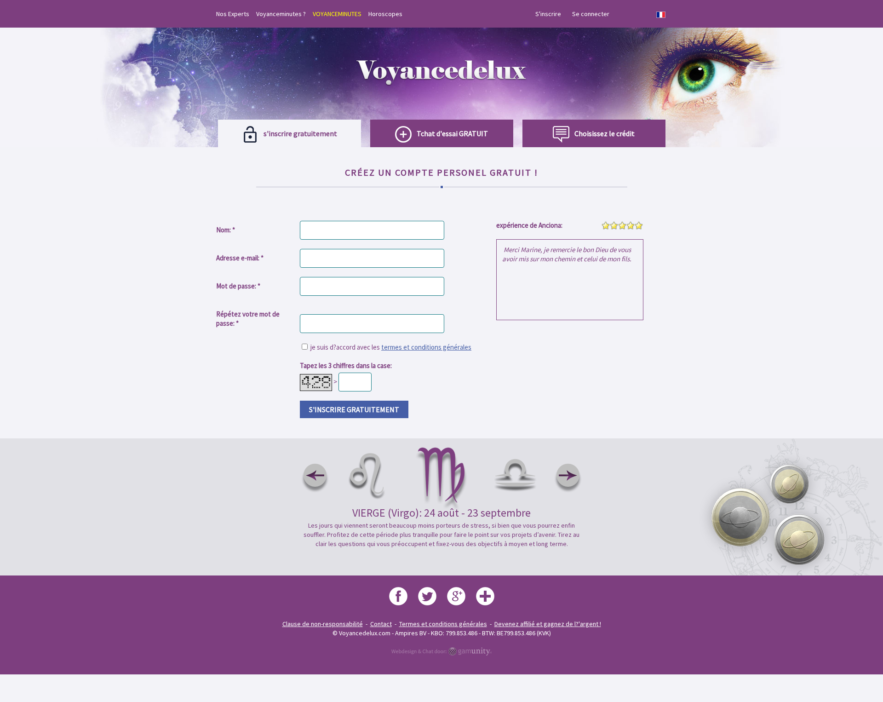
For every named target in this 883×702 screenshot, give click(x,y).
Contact (381, 624)
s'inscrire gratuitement (354, 409)
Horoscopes (385, 14)
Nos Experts (232, 14)
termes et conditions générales (426, 347)
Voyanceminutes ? (281, 14)
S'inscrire (548, 14)
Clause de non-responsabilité (322, 624)
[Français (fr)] (661, 14)
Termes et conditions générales (443, 624)
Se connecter (590, 14)
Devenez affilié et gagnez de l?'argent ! (547, 624)
